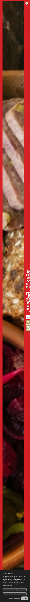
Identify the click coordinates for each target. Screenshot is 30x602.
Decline (14, 594)
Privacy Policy (9, 585)
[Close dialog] (26, 3)
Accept (15, 589)
